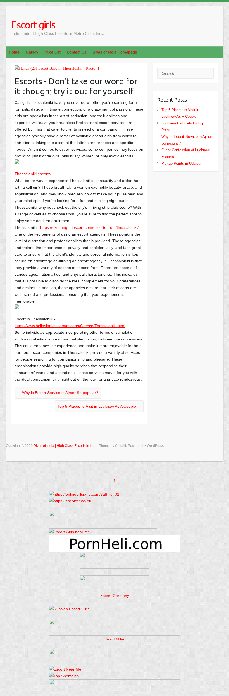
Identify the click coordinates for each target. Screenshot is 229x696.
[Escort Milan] (114, 622)
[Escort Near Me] (65, 669)
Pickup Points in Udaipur (181, 163)
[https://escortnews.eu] (70, 501)
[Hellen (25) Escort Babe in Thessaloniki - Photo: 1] (79, 68)
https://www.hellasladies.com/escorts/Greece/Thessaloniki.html (70, 325)
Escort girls (33, 24)
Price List (52, 52)
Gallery (32, 52)
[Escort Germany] (114, 583)
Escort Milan (114, 639)
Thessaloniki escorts (33, 174)
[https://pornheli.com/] (103, 514)
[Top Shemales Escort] (64, 676)
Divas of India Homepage (114, 52)
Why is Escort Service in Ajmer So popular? (57, 392)
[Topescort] (114, 652)
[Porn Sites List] (114, 538)
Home (14, 52)
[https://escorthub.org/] (114, 560)
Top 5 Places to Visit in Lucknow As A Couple (99, 406)
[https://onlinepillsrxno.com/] (84, 494)
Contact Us (76, 52)
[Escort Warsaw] (114, 682)
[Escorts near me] (69, 532)
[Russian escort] (69, 609)
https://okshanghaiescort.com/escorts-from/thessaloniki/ (89, 227)
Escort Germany (114, 595)
